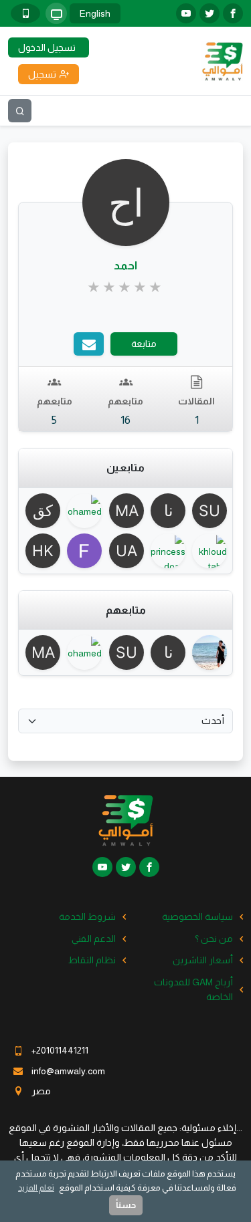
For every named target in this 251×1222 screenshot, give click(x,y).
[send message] (89, 344)
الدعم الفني (94, 938)
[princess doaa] (167, 550)
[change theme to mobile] (25, 13)
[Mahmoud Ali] (125, 510)
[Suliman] (209, 510)
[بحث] (19, 110)
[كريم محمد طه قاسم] (42, 510)
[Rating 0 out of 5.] (125, 287)
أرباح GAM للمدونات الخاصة (193, 989)
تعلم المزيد (36, 1188)
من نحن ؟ (214, 938)
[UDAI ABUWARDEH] (125, 550)
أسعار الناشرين (203, 960)
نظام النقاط (92, 960)
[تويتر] (209, 13)
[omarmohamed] (84, 510)
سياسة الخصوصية (197, 916)
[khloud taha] (209, 550)
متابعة (144, 343)
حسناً (126, 1205)
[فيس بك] (233, 13)
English (95, 13)
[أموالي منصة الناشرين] (222, 60)
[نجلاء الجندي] (167, 510)
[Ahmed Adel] (209, 652)
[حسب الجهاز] (56, 13)
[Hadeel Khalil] (42, 550)
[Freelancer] (84, 550)
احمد (125, 265)
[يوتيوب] (186, 13)
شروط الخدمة (87, 916)
